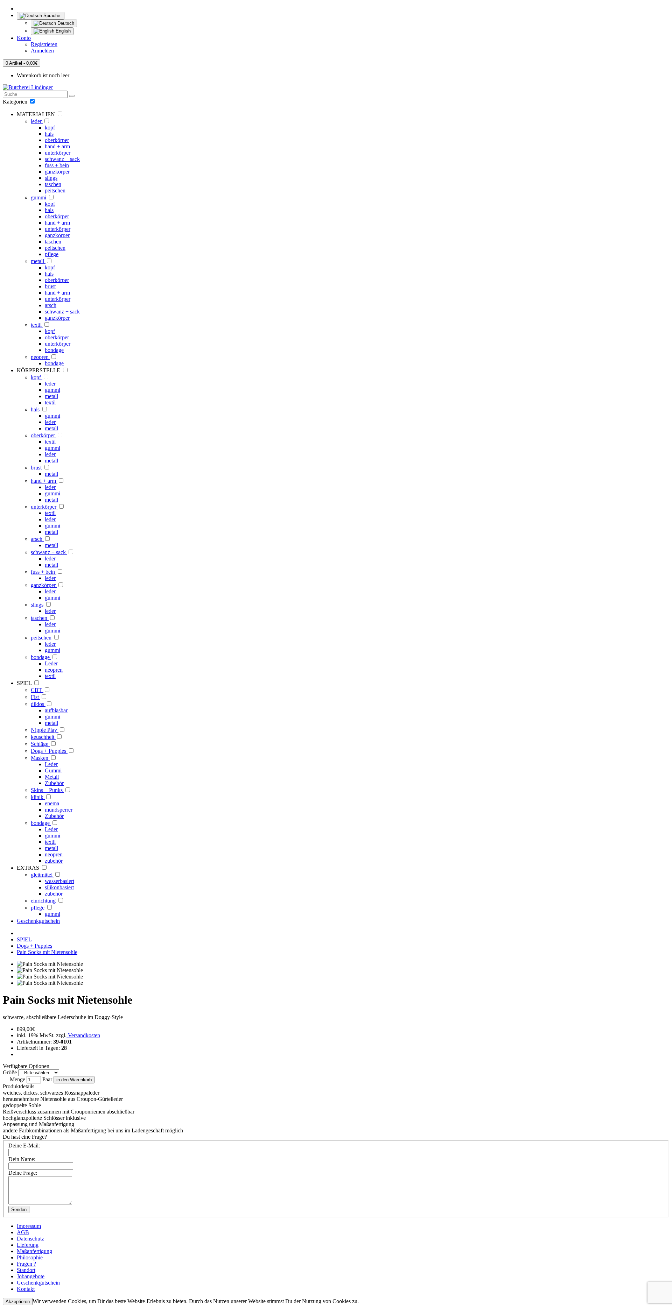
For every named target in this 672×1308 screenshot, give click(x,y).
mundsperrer (58, 810)
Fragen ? (26, 1264)
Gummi (53, 770)
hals (49, 134)
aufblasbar (56, 710)
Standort (26, 1270)
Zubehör (54, 783)
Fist (35, 697)
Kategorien (16, 102)
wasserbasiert (59, 881)
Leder (51, 663)
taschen (53, 184)
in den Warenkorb (74, 1079)
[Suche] (72, 96)
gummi (39, 197)
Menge (17, 1079)
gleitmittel (42, 875)
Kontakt (26, 1289)
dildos (38, 704)
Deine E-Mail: (24, 1145)
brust (50, 286)
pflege (51, 254)
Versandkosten (83, 1035)
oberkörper (57, 140)
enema (52, 803)
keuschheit (43, 737)
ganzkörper (57, 172)
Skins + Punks (47, 790)
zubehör (54, 861)
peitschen (55, 190)
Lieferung (27, 1245)
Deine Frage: (22, 1173)
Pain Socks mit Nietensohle (47, 952)
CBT (37, 690)
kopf (50, 127)
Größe (10, 1072)
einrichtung (44, 901)
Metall (52, 777)
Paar (47, 1079)
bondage (54, 350)
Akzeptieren (18, 1301)
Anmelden (42, 51)
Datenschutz (30, 1239)
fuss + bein (57, 165)
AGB (23, 1232)
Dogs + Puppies (49, 751)
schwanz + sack (62, 159)
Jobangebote (30, 1276)
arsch (50, 305)
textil (37, 325)
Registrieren (44, 44)
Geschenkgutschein (38, 921)
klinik (38, 797)
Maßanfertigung (34, 1251)
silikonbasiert (59, 887)
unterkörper (57, 153)
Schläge (40, 744)
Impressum (29, 1226)
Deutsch (65, 23)
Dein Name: (21, 1159)
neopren (40, 357)
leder (37, 121)
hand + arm (57, 146)
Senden (19, 1209)
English (62, 31)
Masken (40, 758)
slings (51, 178)
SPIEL (24, 939)
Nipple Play (44, 730)
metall (38, 261)
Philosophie (30, 1257)
